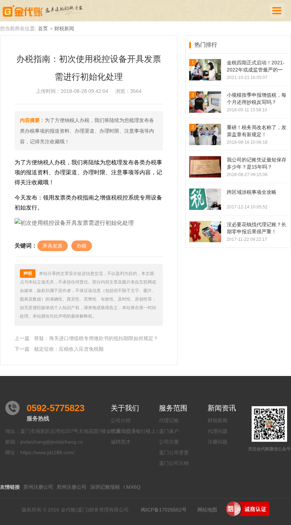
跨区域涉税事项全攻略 (251, 192)
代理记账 (169, 420)
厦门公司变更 (174, 452)
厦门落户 (169, 431)
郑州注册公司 (72, 487)
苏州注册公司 (38, 487)
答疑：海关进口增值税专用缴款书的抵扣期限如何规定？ (96, 338)
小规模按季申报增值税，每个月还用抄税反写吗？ (256, 98)
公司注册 (169, 442)
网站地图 (207, 510)
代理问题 (217, 431)
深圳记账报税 (105, 487)
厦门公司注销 (174, 463)
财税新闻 (64, 28)
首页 (43, 28)
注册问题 (217, 442)
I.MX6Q (132, 487)
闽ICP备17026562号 (164, 510)
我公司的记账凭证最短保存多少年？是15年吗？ (256, 163)
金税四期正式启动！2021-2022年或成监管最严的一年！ (256, 66)
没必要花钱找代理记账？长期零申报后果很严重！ (256, 228)
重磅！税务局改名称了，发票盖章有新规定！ (256, 130)
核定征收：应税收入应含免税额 (69, 349)
